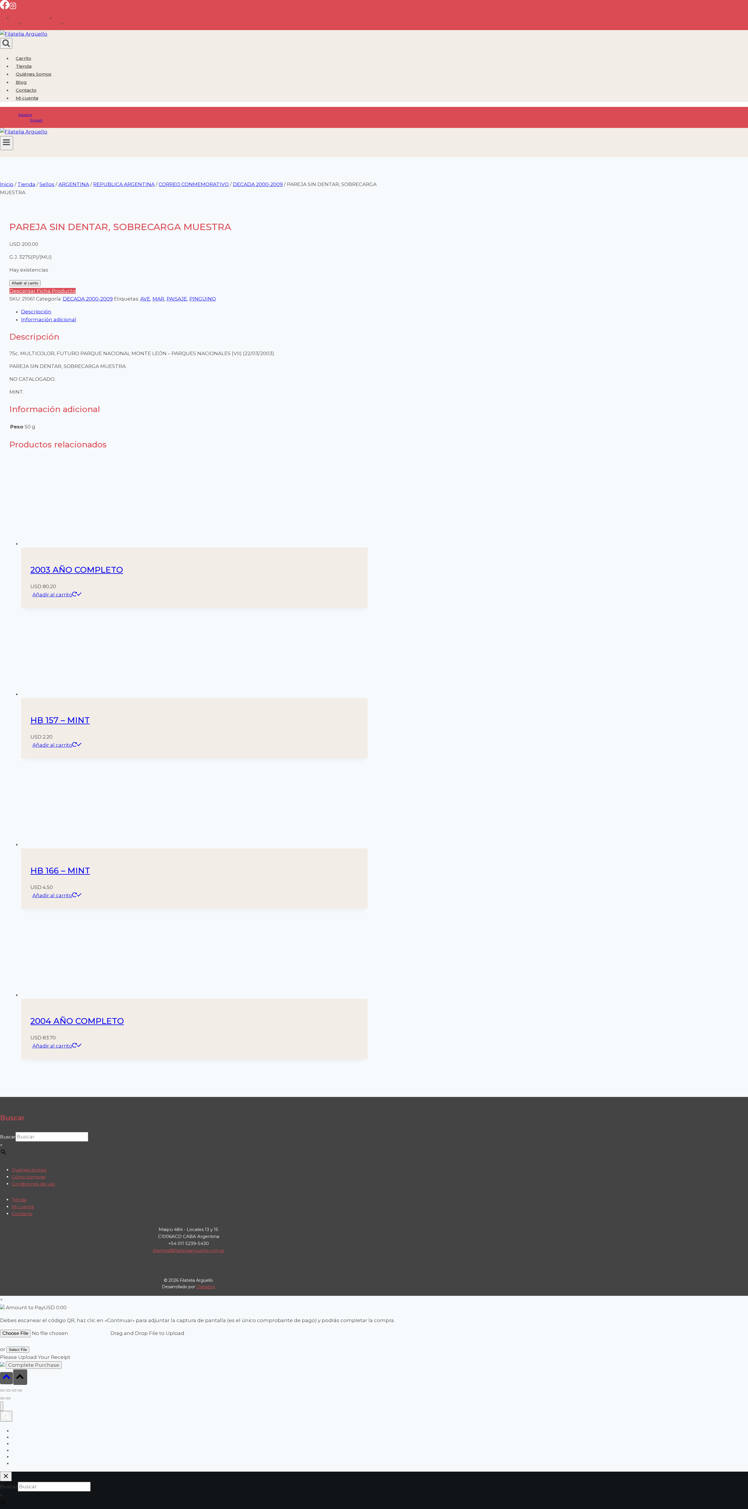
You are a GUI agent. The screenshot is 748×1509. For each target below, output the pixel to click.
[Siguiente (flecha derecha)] (8, 1398)
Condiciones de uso (33, 1184)
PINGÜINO (202, 299)
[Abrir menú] (6, 143)
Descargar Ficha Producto (42, 291)
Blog (21, 82)
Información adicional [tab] (48, 319)
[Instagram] (12, 8)
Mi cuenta (23, 1206)
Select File (18, 1349)
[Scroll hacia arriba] (6, 1378)
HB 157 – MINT (60, 720)
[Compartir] (14, 1390)
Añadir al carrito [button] (52, 595)
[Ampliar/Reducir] (2, 1390)
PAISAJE (177, 299)
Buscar (7, 1137)
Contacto (26, 90)
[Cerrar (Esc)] (20, 1390)
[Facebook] (4, 8)
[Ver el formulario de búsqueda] (6, 43)
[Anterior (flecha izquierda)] (2, 1398)
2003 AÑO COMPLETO (76, 570)
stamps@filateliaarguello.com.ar (188, 1250)
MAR (158, 299)
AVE (145, 299)
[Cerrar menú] (1, 1406)
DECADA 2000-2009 (88, 299)
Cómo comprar (29, 1177)
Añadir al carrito (25, 283)
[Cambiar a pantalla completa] (8, 1390)
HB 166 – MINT (60, 871)
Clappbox (205, 1286)
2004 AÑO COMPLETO (77, 1021)
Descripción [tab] (36, 312)
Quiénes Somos (33, 74)
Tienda (24, 66)
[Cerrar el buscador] (6, 1476)
